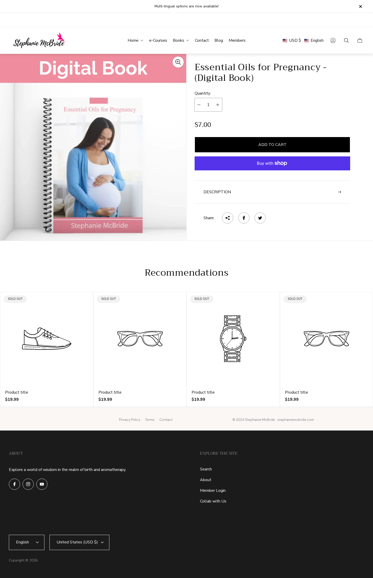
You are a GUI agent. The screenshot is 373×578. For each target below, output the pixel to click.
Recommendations (187, 272)
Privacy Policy (129, 420)
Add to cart (272, 144)
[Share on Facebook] (243, 218)
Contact (166, 420)
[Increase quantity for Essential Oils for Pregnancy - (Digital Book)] (217, 104)
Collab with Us (213, 501)
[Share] (227, 218)
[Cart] (359, 40)
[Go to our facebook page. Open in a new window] (14, 484)
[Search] (346, 40)
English (22, 542)
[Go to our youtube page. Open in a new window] (41, 484)
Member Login (213, 490)
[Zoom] (178, 62)
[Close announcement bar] (360, 6)
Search (206, 469)
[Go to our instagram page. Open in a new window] (28, 484)
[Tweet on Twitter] (260, 218)
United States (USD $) (77, 542)
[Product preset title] (46, 338)
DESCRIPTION (217, 192)
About (205, 480)
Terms (150, 420)
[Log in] (332, 40)
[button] (303, 40)
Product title (16, 392)
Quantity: (203, 93)
